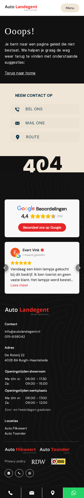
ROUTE (32, 137)
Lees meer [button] (19, 285)
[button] (4, 268)
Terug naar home (20, 73)
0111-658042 (15, 336)
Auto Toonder (15, 433)
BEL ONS (33, 109)
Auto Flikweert (16, 428)
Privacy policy (15, 461)
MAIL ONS (34, 123)
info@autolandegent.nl (22, 331)
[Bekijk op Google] (15, 252)
